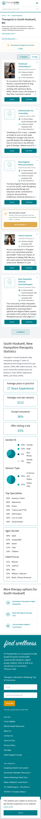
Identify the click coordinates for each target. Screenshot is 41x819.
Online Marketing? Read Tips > (16, 777)
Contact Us (8, 735)
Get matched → (20, 224)
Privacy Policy (9, 745)
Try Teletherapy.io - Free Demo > (17, 787)
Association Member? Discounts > (17, 772)
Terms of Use (9, 740)
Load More (20, 332)
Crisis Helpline (9, 721)
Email (12, 99)
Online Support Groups (13, 755)
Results (24, 57)
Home (4, 16)
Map (35, 57)
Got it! (20, 813)
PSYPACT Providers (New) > (15, 791)
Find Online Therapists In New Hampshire (23, 602)
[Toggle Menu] (37, 3)
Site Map (7, 750)
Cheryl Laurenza (25, 235)
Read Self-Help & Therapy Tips (22, 614)
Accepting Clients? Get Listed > (16, 768)
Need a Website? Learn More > (16, 782)
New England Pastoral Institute (25, 163)
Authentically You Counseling (25, 112)
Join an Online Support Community (21, 625)
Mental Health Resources (14, 726)
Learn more (8, 807)
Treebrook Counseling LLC (24, 65)
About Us (7, 731)
